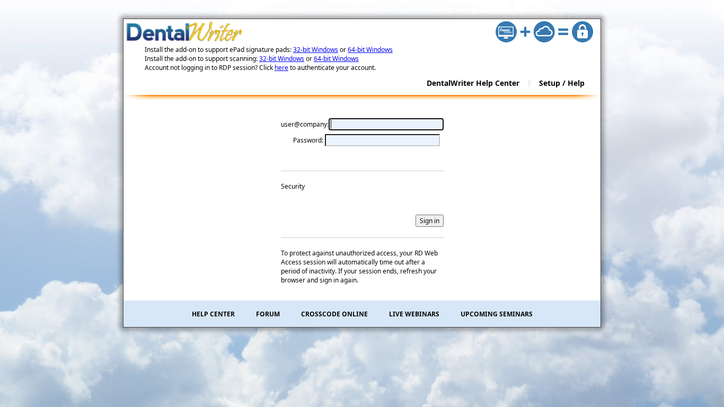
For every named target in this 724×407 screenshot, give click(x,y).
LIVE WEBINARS (414, 313)
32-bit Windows (315, 49)
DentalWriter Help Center (473, 83)
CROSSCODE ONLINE (334, 313)
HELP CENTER (213, 313)
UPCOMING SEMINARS (497, 313)
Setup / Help (562, 83)
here (281, 67)
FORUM (268, 313)
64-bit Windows (370, 49)
